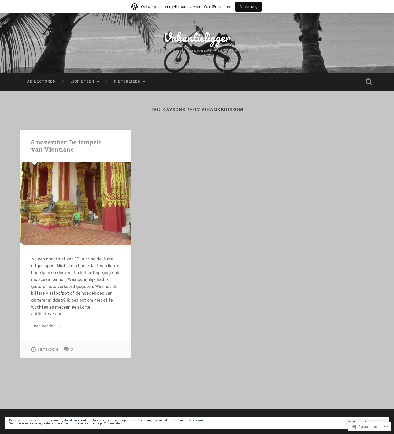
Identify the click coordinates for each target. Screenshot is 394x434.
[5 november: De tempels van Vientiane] (75, 203)
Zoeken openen (369, 82)
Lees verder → (46, 326)
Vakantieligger (197, 37)
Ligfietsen (82, 81)
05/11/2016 (47, 350)
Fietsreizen (127, 81)
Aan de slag (248, 7)
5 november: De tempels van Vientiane (66, 145)
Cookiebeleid (113, 423)
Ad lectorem (41, 81)
